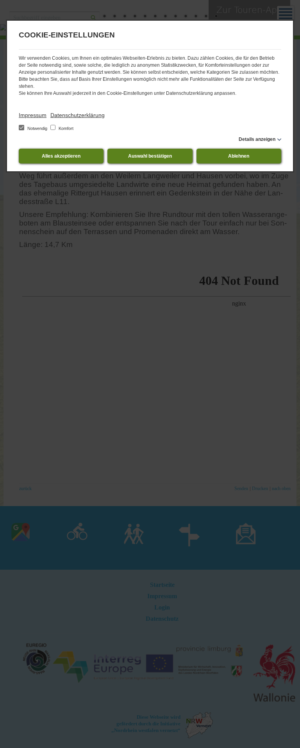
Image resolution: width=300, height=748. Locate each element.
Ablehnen (238, 156)
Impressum (32, 115)
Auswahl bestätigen (150, 156)
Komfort (65, 128)
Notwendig (37, 128)
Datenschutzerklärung (77, 115)
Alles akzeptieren (61, 156)
